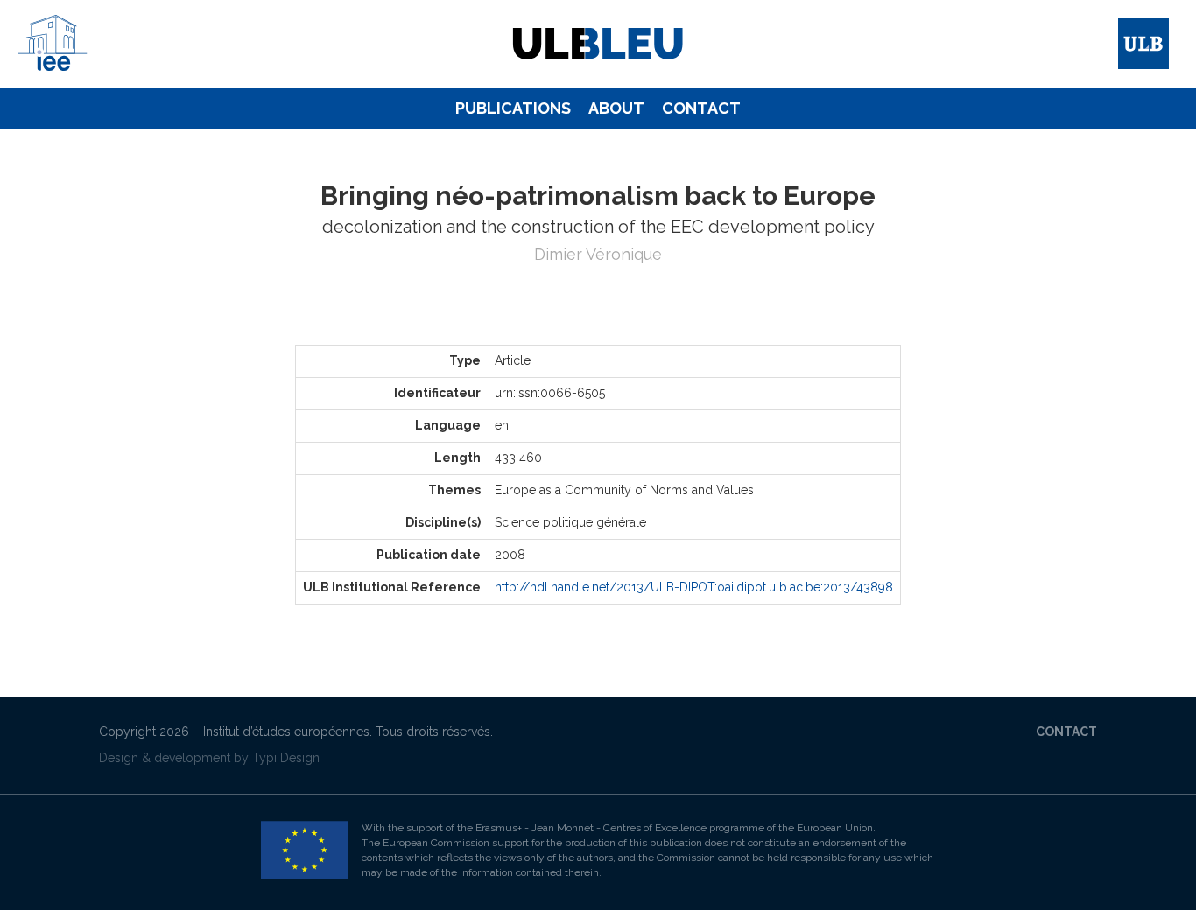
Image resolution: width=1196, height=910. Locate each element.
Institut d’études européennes (286, 731)
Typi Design (286, 758)
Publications (513, 108)
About (616, 108)
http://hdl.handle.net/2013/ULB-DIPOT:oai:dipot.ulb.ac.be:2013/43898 (694, 587)
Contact (701, 108)
